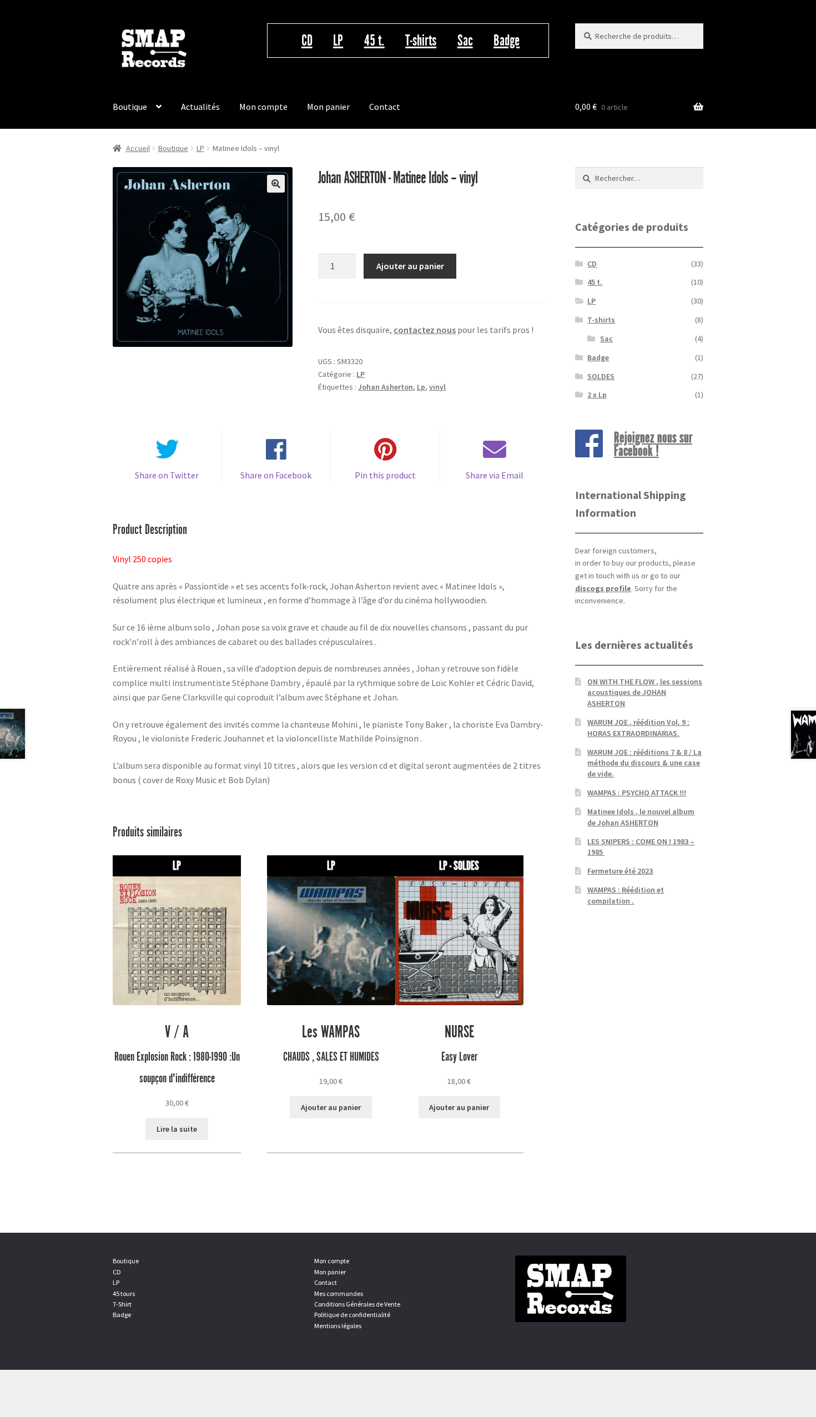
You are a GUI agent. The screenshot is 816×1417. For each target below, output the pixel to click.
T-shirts (420, 40)
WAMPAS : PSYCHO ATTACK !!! (636, 793)
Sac (465, 40)
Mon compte (263, 106)
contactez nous (425, 329)
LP (338, 40)
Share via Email (494, 475)
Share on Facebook (275, 475)
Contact (384, 106)
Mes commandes (338, 1293)
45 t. (374, 40)
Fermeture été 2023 (620, 871)
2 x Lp (597, 395)
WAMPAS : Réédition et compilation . (625, 895)
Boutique (130, 106)
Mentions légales (337, 1326)
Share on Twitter (167, 475)
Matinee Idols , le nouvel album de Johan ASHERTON (640, 817)
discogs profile (603, 588)
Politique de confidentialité (352, 1314)
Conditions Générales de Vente (357, 1304)
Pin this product (385, 475)
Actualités (200, 106)
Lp (421, 387)
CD (307, 40)
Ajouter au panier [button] (331, 1107)
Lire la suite (177, 1129)
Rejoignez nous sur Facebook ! (653, 443)
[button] (276, 184)
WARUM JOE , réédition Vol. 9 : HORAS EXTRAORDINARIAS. (638, 727)
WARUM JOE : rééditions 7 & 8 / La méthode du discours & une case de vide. (644, 763)
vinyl (437, 387)
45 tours (124, 1293)
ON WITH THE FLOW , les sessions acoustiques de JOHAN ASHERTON (644, 693)
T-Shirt (122, 1304)
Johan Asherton (385, 387)
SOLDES (600, 376)
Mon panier (328, 106)
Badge (506, 40)
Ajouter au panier (410, 265)
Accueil (138, 148)
